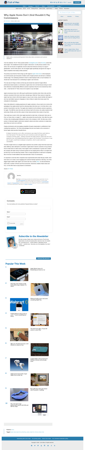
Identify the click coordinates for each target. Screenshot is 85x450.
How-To (37, 6)
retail (31, 432)
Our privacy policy (36, 438)
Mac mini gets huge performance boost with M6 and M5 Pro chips (19, 405)
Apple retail (13, 432)
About (62, 16)
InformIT (9, 183)
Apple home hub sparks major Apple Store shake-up (19, 374)
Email (8, 217)
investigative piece (33, 62)
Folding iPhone (34, 8)
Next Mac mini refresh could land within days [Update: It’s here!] (19, 285)
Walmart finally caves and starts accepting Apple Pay (39, 299)
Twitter (25, 184)
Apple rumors (19, 8)
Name (8, 212)
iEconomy (43, 62)
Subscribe (77, 2)
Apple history (49, 8)
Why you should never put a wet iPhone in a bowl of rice (19, 344)
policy (37, 161)
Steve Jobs (41, 432)
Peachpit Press (16, 183)
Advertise (69, 16)
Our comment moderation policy (60, 438)
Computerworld (45, 181)
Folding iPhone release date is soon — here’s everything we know (19, 315)
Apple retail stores (36, 73)
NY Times (10, 168)
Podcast (61, 8)
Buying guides (50, 6)
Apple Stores (19, 432)
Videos (56, 8)
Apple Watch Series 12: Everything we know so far (37, 269)
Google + (30, 184)
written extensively (21, 180)
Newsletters (66, 8)
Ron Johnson (36, 432)
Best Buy (24, 432)
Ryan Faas (7, 21)
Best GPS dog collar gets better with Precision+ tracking (38, 389)
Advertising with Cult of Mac (24, 438)
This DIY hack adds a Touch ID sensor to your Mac (38, 329)
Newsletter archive (43, 258)
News (24, 6)
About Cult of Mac (46, 438)
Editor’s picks (42, 8)
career (28, 432)
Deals (43, 6)
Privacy (77, 16)
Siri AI (28, 8)
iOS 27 (24, 8)
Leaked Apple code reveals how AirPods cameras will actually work (39, 360)
